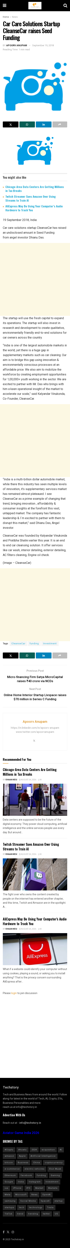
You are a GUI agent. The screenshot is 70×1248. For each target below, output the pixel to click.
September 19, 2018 (43, 45)
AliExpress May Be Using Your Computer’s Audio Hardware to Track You (34, 208)
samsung (10, 1201)
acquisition (48, 1149)
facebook (26, 1175)
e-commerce (12, 1168)
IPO (28, 1188)
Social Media (28, 1201)
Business (23, 1162)
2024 (34, 1149)
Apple (22, 1156)
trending (33, 1213)
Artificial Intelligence (43, 1156)
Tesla (50, 1207)
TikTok (8, 1213)
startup (59, 1201)
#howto (22, 1149)
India (21, 1181)
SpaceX (45, 1201)
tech (21, 1207)
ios (6, 1188)
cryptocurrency (54, 1162)
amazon (9, 1156)
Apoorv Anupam (16, 45)
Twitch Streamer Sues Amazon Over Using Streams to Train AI (30, 198)
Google (9, 1181)
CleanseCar (18, 643)
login (14, 993)
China (36, 1162)
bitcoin (9, 1162)
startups (9, 1207)
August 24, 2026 (28, 779)
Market (39, 1188)
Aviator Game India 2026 (21, 1133)
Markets (52, 1188)
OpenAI (46, 1194)
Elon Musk (55, 1168)
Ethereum (10, 1175)
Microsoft (21, 1194)
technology (35, 1207)
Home (6, 17)
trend (20, 1213)
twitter (46, 1213)
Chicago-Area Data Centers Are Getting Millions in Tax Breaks (34, 189)
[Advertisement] (35, 279)
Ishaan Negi (11, 779)
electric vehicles (34, 1168)
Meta (7, 1194)
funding (34, 643)
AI (61, 1149)
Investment (50, 643)
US (56, 1213)
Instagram (35, 1181)
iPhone (17, 1188)
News (15, 17)
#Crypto (9, 1149)
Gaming (55, 1175)
